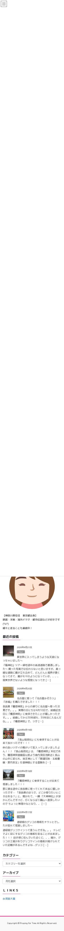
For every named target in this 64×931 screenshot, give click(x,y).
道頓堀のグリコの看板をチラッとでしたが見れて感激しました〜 (31, 823)
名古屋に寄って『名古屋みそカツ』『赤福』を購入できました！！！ (30, 700)
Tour (21, 651)
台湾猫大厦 (9, 898)
